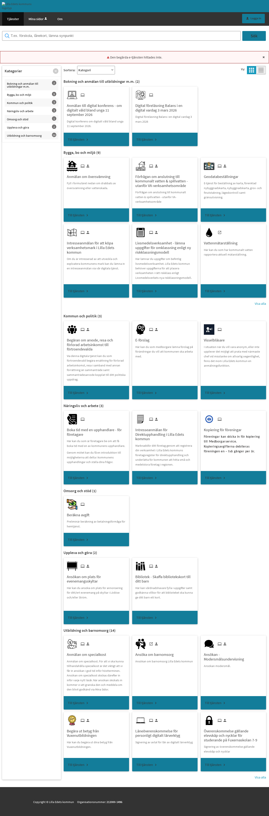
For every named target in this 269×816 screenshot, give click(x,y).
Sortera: (69, 70)
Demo (51, 43)
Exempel (62, 43)
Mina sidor (36, 19)
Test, (43, 43)
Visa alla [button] (260, 303)
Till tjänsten (76, 139)
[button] (55, 71)
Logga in (253, 18)
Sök (254, 35)
